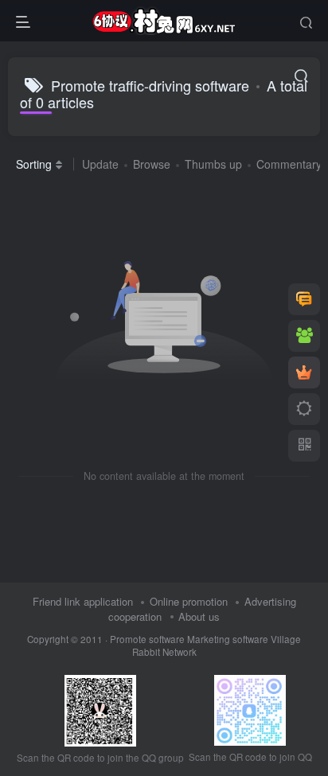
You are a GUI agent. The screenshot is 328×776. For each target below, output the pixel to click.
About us (199, 616)
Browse (151, 164)
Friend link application (83, 601)
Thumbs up (213, 164)
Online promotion (189, 601)
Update (100, 164)
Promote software (147, 639)
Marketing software (229, 639)
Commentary (289, 164)
